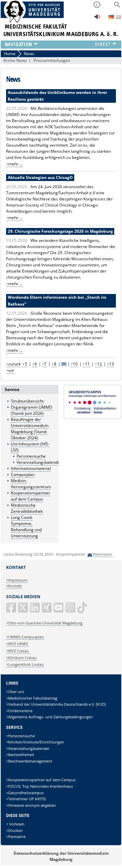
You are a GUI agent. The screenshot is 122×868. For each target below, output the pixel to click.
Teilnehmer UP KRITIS (27, 798)
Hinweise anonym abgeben (32, 805)
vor (11, 370)
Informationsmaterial (31, 468)
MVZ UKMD (18, 643)
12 (99, 364)
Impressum (17, 580)
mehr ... (15, 164)
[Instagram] (70, 610)
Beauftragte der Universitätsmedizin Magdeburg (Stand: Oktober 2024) (29, 428)
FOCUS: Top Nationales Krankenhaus (40, 786)
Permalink (17, 836)
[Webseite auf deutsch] (111, 17)
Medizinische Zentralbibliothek (27, 508)
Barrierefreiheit (21, 754)
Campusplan (23, 474)
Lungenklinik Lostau (26, 664)
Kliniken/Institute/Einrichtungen (36, 741)
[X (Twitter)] (23, 610)
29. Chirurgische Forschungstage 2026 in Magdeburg (60, 231)
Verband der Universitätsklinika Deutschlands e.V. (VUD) (57, 704)
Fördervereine (20, 710)
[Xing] (47, 610)
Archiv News (15, 60)
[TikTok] (82, 610)
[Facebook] (11, 610)
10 (75, 364)
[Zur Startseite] (32, 21)
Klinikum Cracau (22, 657)
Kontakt (15, 585)
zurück (14, 364)
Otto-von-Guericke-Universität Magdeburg (45, 622)
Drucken (15, 830)
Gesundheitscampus (26, 792)
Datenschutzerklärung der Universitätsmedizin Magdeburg (61, 856)
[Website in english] (118, 18)
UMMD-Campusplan (26, 636)
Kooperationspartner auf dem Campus (30, 496)
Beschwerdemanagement (30, 761)
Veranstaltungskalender (39, 462)
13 (111, 364)
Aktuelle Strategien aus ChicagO (40, 177)
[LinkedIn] (35, 610)
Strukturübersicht (27, 401)
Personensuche (31, 456)
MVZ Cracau (18, 650)
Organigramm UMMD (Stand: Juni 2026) (31, 410)
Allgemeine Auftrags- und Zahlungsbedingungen (50, 716)
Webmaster (102, 554)
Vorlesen (16, 823)
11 (87, 364)
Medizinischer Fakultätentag (32, 698)
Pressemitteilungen (52, 60)
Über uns (16, 691)
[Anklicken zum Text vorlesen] (97, 18)
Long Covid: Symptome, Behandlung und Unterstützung (26, 526)
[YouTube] (59, 610)
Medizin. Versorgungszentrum (31, 484)
